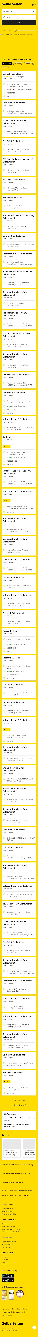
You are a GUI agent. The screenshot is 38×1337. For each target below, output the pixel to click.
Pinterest (5, 1262)
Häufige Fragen (7, 1211)
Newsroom (5, 1224)
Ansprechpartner (7, 1209)
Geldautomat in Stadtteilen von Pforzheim (16, 1174)
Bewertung (18, 64)
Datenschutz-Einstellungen (11, 1312)
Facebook (5, 1259)
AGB (23, 1312)
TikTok (4, 1265)
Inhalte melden (7, 1315)
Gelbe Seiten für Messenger (11, 1229)
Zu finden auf (7, 1252)
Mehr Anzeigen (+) (19, 1105)
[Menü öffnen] (35, 4)
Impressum (5, 1309)
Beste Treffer (7, 64)
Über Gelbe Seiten (9, 1219)
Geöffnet (6, 68)
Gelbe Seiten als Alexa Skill (10, 1232)
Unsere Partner (8, 1237)
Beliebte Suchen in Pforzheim (11, 1183)
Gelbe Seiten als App (8, 1227)
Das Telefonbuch (7, 1244)
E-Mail (7, 446)
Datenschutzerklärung (19, 1309)
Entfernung (29, 64)
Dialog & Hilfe (7, 1204)
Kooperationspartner (9, 1242)
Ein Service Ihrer (9, 1329)
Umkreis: (6, 30)
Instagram (5, 1257)
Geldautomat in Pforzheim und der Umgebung (17, 1165)
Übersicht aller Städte (9, 1214)
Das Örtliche (6, 1247)
